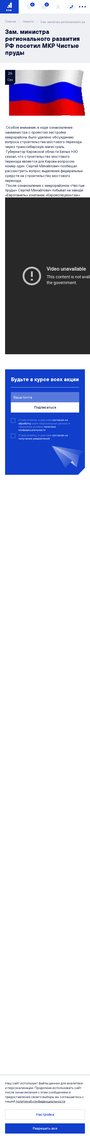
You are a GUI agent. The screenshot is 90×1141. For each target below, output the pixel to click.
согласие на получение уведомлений (43, 437)
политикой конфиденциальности (40, 1101)
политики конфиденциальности (37, 428)
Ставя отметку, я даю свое (43, 437)
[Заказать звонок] (71, 6)
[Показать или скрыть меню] (82, 6)
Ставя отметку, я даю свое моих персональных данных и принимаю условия (44, 425)
